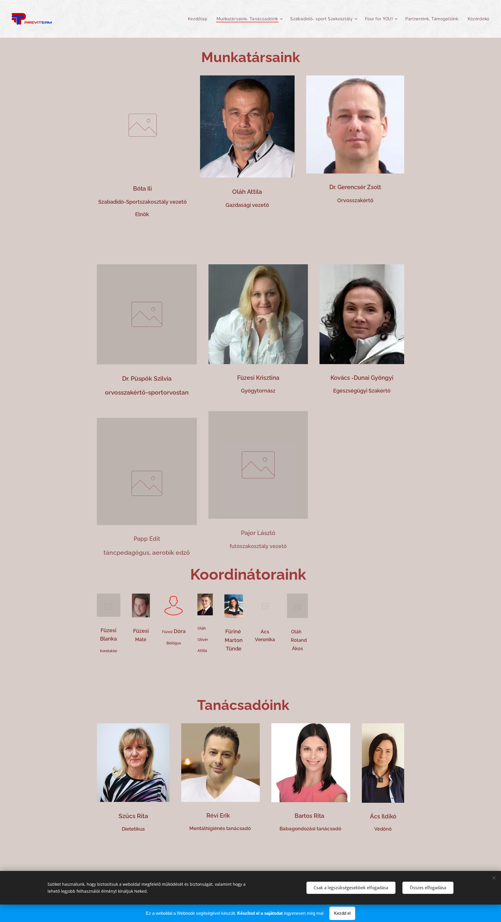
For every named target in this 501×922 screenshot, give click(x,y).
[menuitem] (199, 19)
